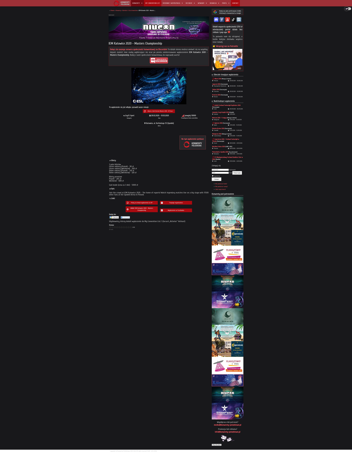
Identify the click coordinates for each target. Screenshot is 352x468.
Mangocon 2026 (217, 134)
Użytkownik (232, 170)
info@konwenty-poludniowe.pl (227, 432)
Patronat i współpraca (171, 3)
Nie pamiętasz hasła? (221, 184)
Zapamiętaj (217, 176)
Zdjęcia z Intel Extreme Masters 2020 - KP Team (160, 111)
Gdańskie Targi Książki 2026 (220, 112)
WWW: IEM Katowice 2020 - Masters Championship (141, 209)
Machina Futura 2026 (218, 146)
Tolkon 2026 (215, 89)
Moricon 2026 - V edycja (219, 118)
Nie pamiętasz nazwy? (221, 186)
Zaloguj (216, 179)
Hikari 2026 (217, 79)
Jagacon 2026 (216, 84)
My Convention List (152, 3)
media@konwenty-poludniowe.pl (227, 425)
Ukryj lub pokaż (216, 445)
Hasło (230, 173)
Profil (224, 3)
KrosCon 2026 (216, 95)
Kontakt (235, 3)
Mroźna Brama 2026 (218, 128)
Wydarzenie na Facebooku (176, 210)
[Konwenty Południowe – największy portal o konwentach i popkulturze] (121, 3)
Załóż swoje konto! (220, 189)
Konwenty (136, 3)
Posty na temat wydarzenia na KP (141, 203)
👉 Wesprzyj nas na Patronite (225, 46)
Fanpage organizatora (176, 203)
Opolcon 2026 (218, 123)
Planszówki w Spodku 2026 (220, 152)
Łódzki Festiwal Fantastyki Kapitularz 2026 (227, 105)
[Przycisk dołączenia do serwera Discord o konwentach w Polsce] (159, 60)
